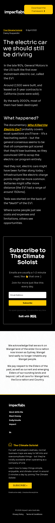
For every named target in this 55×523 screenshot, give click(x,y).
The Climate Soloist (12, 30)
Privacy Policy (18, 514)
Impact (12, 424)
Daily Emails (15, 420)
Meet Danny (15, 416)
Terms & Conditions (34, 514)
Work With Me (16, 412)
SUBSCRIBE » (20, 485)
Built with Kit (27, 316)
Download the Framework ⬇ (38, 9)
